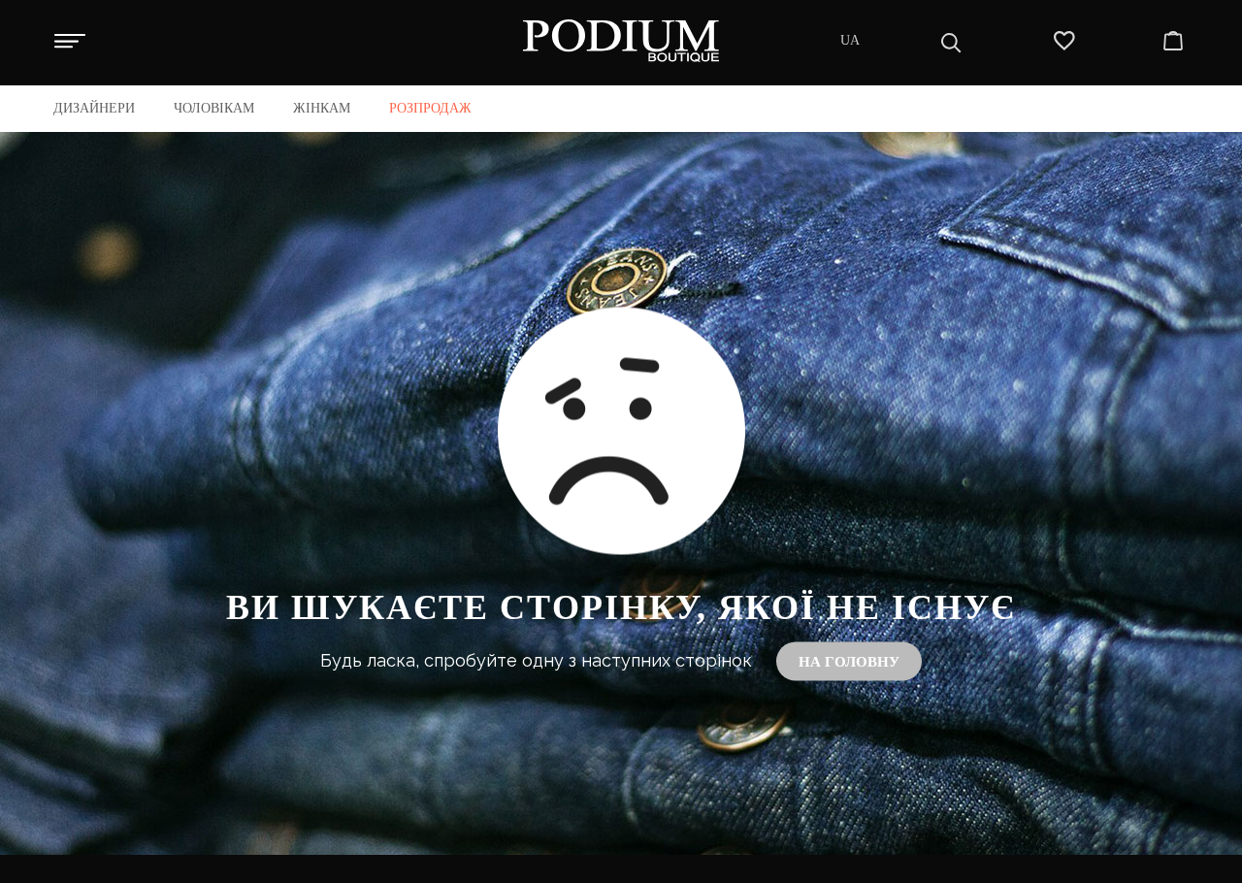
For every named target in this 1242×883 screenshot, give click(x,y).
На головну (849, 661)
